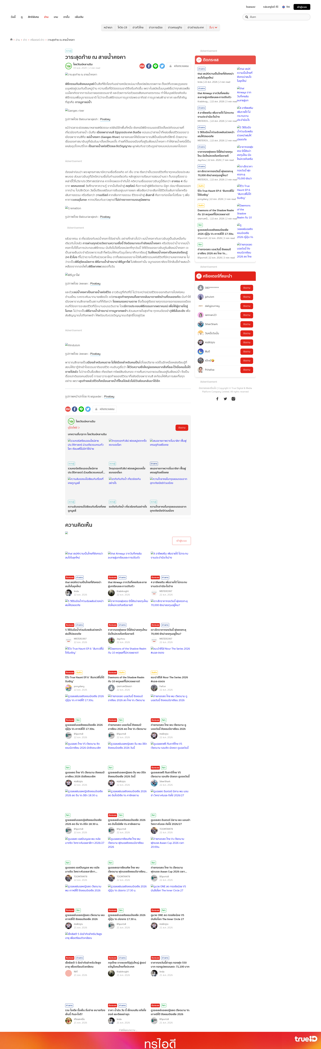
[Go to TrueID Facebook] (217, 400)
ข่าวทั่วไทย (138, 27)
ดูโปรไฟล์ (72, 427)
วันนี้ (13, 17)
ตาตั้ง (66, 17)
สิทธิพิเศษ (33, 17)
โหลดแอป (250, 7)
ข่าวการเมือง (156, 27)
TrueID (21, 7)
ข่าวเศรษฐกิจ (175, 27)
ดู (22, 17)
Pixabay (105, 119)
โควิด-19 (122, 27)
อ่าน (46, 17)
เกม (56, 17)
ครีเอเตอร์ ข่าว (37, 40)
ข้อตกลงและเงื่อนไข (208, 388)
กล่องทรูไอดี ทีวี (270, 7)
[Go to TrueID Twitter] (225, 400)
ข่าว (25, 40)
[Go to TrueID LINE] (233, 400)
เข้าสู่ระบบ (302, 7)
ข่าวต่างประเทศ (196, 27)
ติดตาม (181, 427)
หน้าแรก (108, 27)
